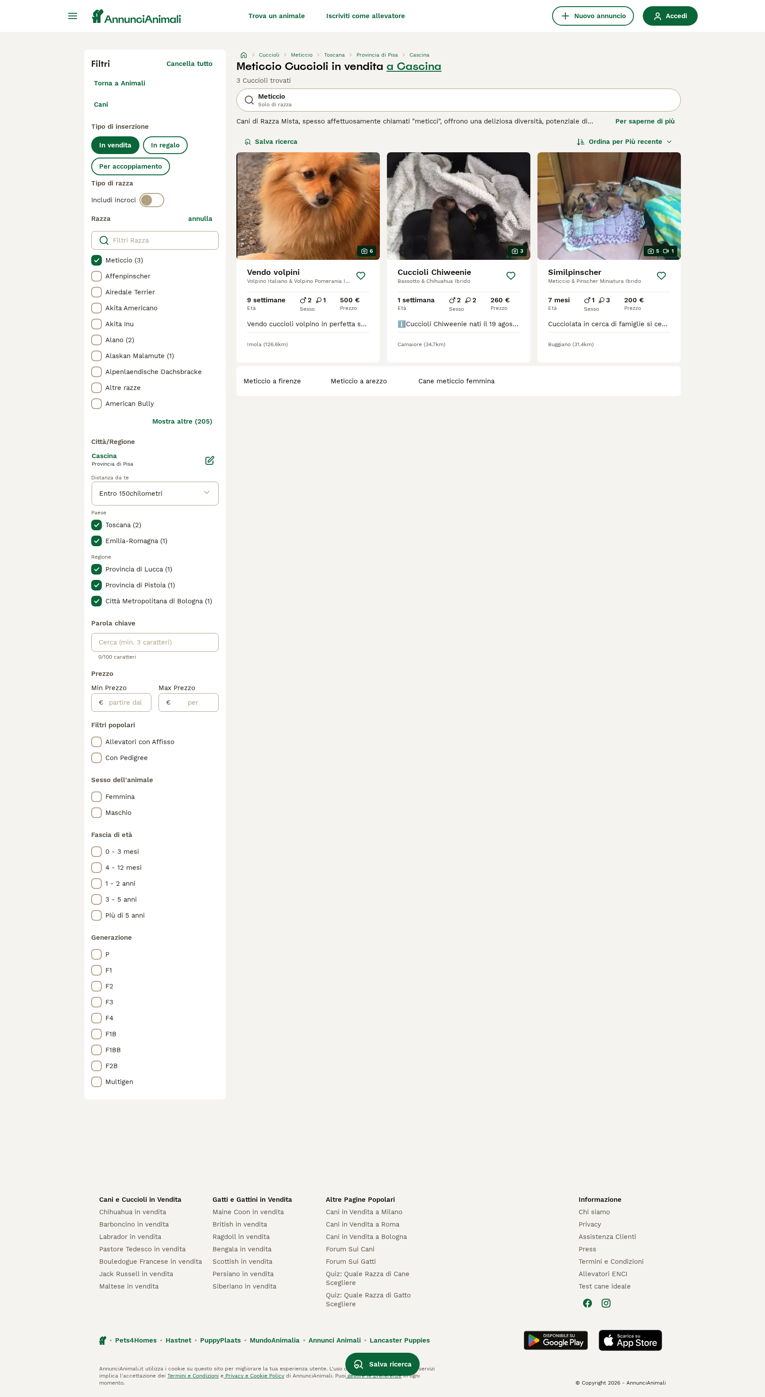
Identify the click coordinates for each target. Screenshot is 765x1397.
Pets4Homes (136, 1340)
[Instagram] (606, 1303)
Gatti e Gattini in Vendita (252, 1200)
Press (587, 1249)
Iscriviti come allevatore (365, 16)
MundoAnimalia (275, 1340)
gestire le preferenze (374, 1376)
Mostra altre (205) (182, 421)
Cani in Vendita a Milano (364, 1212)
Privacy (590, 1224)
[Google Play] (556, 1340)
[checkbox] (96, 260)
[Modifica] (210, 460)
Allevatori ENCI (603, 1274)
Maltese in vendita (128, 1286)
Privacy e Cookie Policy (254, 1376)
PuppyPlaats (220, 1340)
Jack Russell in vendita (136, 1274)
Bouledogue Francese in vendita (150, 1262)
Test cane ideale (605, 1286)
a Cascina (413, 66)
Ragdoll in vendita (241, 1237)
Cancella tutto (189, 64)
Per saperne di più (645, 121)
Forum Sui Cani (350, 1249)
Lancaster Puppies (400, 1340)
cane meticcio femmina (456, 381)
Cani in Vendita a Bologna (366, 1237)
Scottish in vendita (242, 1262)
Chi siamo (594, 1212)
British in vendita (239, 1224)
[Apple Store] (630, 1340)
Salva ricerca (276, 142)
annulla (200, 219)
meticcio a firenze (272, 381)
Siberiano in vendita (244, 1286)
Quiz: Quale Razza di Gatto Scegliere (368, 1299)
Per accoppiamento (130, 166)
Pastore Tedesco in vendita (142, 1249)
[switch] (151, 200)
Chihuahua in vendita (132, 1212)
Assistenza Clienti (607, 1237)
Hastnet (178, 1340)
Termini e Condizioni (611, 1262)
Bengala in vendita (241, 1249)
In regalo (165, 145)
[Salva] (361, 276)
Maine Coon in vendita (248, 1212)
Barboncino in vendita (134, 1224)
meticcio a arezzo (359, 381)
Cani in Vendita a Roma (362, 1224)
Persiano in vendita (243, 1274)
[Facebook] (587, 1303)
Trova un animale (276, 16)
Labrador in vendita (130, 1237)
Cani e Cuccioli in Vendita (140, 1200)
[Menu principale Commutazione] (72, 16)
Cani (101, 104)
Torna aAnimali (119, 83)
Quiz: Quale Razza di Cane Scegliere (368, 1278)
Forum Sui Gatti (351, 1262)
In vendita (115, 145)
